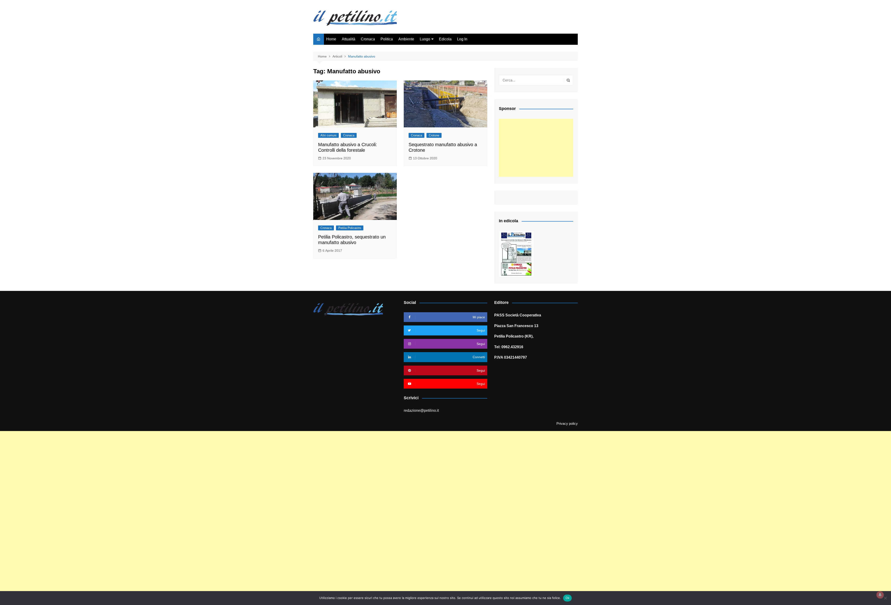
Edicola (445, 39)
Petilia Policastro (349, 228)
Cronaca (368, 39)
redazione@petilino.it (421, 410)
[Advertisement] (536, 148)
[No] (885, 598)
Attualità (348, 39)
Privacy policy (567, 423)
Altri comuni (328, 135)
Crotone (434, 135)
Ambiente (406, 39)
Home (331, 39)
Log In (462, 39)
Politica (387, 39)
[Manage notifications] (880, 595)
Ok (567, 598)
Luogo (425, 39)
